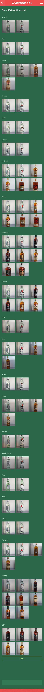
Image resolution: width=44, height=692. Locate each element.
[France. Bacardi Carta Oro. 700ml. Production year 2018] (36, 206)
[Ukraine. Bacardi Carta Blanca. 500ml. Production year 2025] (8, 585)
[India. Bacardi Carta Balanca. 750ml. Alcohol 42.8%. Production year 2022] (8, 327)
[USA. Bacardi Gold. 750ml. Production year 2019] (8, 648)
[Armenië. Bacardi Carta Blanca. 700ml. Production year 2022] (8, 27)
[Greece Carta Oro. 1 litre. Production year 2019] (22, 305)
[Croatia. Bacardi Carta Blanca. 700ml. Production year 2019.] (8, 149)
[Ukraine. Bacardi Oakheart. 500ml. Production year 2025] (22, 599)
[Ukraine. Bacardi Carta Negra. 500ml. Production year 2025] (36, 585)
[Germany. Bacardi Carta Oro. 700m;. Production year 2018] (22, 256)
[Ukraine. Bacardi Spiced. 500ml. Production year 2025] (8, 613)
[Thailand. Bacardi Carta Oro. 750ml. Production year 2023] (36, 550)
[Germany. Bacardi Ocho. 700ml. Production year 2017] (8, 269)
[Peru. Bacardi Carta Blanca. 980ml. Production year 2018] (8, 484)
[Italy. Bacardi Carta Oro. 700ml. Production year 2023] (36, 348)
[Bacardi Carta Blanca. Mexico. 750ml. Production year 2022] (8, 441)
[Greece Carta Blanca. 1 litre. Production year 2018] (8, 291)
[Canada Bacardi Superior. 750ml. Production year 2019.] (8, 106)
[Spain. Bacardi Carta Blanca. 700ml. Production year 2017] (8, 528)
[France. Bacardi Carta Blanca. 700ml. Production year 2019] (8, 206)
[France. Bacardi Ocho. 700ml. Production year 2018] (22, 220)
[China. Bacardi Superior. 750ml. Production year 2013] (8, 127)
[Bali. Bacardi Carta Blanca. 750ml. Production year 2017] (8, 48)
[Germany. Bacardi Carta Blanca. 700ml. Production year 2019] (8, 242)
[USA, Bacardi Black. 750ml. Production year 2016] (8, 634)
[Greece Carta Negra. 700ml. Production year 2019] (36, 291)
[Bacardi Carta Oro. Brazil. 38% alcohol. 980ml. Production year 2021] (36, 70)
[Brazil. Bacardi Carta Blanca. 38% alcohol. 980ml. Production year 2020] (8, 70)
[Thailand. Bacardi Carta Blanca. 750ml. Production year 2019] (8, 550)
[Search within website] (2, 3)
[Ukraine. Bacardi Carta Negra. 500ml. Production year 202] (8, 599)
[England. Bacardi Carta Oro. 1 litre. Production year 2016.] (36, 171)
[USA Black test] (36, 634)
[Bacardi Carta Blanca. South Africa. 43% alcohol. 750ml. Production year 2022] (8, 463)
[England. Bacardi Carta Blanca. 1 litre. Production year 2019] (8, 171)
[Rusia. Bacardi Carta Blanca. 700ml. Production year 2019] (8, 506)
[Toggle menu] (41, 3)
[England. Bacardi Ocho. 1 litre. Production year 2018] (22, 184)
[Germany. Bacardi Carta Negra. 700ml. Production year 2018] (36, 242)
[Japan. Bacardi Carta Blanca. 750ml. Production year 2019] (8, 384)
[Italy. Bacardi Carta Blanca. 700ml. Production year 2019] (8, 348)
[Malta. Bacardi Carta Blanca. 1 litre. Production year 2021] (8, 406)
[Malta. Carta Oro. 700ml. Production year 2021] (36, 406)
